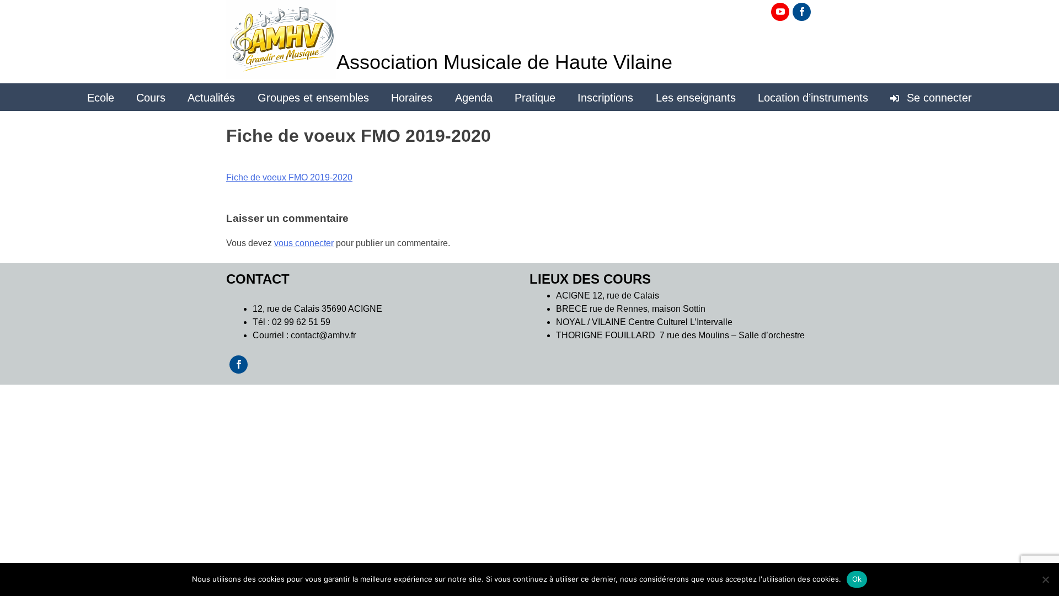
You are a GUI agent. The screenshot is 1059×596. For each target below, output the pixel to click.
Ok (857, 578)
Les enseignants (696, 98)
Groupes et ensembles (313, 98)
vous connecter (304, 243)
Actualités (211, 98)
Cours (150, 98)
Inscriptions (605, 98)
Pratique (535, 98)
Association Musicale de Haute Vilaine (504, 62)
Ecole (100, 98)
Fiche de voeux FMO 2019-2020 (289, 177)
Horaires (411, 98)
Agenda (474, 98)
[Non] (1045, 579)
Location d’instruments (813, 98)
